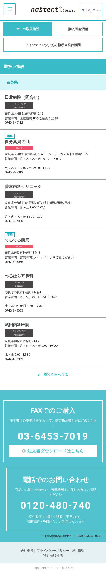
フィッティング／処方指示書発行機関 (53, 45)
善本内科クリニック (23, 186)
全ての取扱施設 (27, 29)
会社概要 (27, 550)
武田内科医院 (17, 324)
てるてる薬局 (17, 240)
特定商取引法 (53, 555)
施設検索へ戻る (55, 375)
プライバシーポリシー (53, 550)
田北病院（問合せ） (23, 97)
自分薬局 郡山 (17, 141)
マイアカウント (91, 10)
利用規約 (78, 550)
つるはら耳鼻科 (19, 276)
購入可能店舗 (78, 29)
